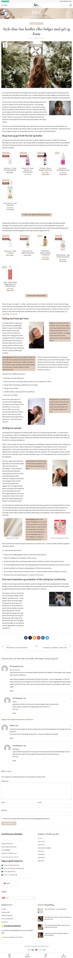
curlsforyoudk (13, 874)
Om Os (17, 857)
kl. (71, 666)
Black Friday (41, 860)
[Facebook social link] (26, 638)
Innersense (41, 851)
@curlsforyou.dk (14, 865)
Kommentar (5, 781)
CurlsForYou (41, 844)
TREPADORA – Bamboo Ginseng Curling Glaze (45, 253)
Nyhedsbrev (41, 854)
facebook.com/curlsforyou (17, 868)
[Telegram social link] (47, 638)
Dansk (8, 883)
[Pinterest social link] (38, 638)
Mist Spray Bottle (15, 407)
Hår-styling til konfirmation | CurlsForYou (20, 719)
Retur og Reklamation (7, 918)
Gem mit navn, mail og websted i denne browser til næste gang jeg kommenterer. (26, 818)
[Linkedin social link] (43, 638)
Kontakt (3, 909)
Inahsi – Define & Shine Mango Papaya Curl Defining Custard (10, 284)
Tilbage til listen (36, 646)
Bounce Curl (41, 841)
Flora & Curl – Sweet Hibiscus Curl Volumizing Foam (28, 170)
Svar (11, 691)
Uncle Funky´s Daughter (44, 848)
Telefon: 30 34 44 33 (7, 843)
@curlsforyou (11, 871)
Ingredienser (41, 857)
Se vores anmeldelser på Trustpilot (13, 937)
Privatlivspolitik (5, 912)
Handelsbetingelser (6, 915)
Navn (3, 802)
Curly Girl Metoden (36, 23)
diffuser (55, 367)
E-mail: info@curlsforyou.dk (8, 847)
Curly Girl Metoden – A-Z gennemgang (55, 909)
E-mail (39, 802)
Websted (4, 810)
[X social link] (30, 638)
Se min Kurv (4, 922)
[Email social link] (34, 638)
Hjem (21, 17)
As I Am (40, 838)
